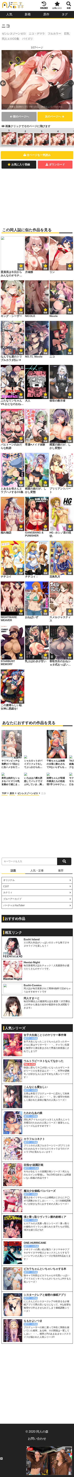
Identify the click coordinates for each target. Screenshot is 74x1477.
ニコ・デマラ (37, 33)
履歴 (60, 870)
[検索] (64, 861)
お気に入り (57, 8)
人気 (9, 14)
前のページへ (21, 116)
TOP (4, 793)
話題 (13, 870)
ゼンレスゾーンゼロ (14, 33)
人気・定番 (37, 870)
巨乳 (66, 33)
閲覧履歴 (44, 8)
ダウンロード (57, 164)
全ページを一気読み (39, 154)
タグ (65, 14)
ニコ (43, 793)
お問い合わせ (37, 1438)
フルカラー (54, 33)
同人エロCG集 (10, 38)
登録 (45, 269)
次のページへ (53, 116)
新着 (28, 14)
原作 (46, 14)
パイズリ (27, 38)
